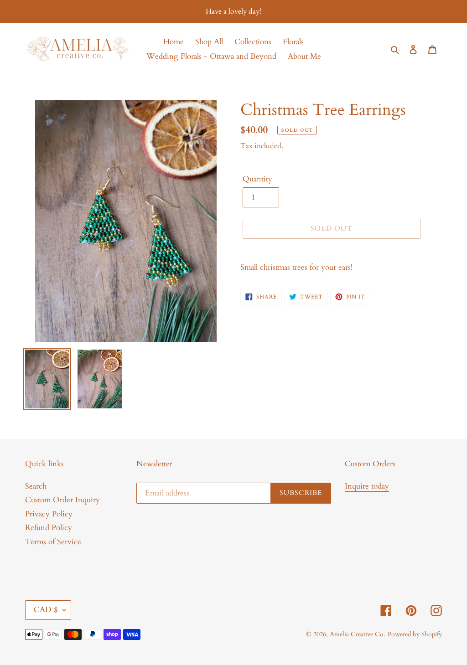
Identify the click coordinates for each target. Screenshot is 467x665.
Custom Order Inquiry (62, 500)
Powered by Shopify (415, 634)
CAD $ (46, 609)
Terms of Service (53, 541)
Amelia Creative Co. (357, 634)
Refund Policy (48, 527)
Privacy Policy (49, 514)
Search (36, 486)
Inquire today (367, 486)
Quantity (257, 179)
